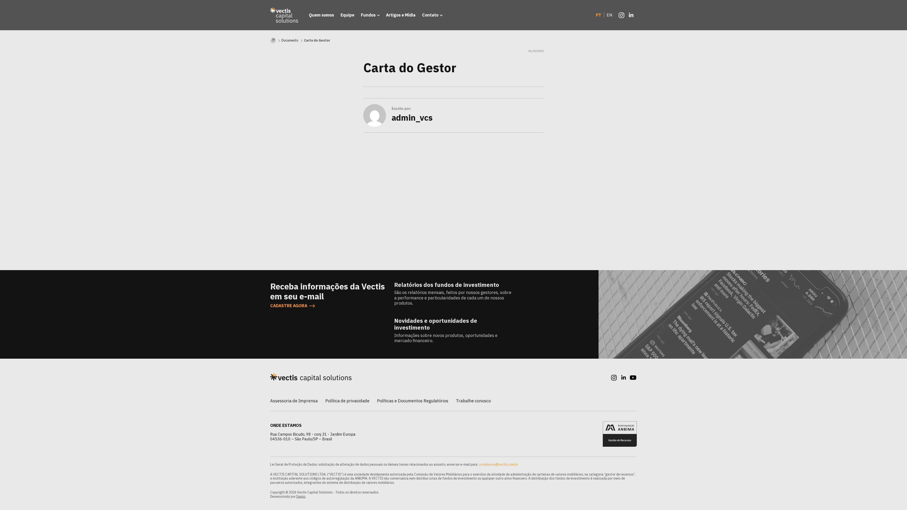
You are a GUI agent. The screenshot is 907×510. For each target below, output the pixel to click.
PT (598, 15)
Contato (430, 15)
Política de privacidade (347, 401)
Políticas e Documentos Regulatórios (412, 401)
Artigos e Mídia (400, 15)
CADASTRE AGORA (288, 306)
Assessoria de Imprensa (294, 401)
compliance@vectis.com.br (498, 464)
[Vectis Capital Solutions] (284, 15)
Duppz (301, 496)
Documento (290, 40)
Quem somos (321, 15)
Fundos (368, 15)
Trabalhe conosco (473, 401)
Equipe (347, 15)
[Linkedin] (631, 15)
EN (609, 15)
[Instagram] (621, 15)
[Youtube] (633, 377)
